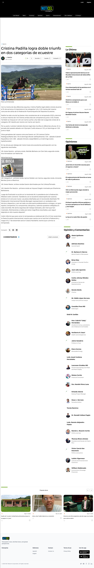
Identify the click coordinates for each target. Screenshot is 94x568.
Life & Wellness (68, 15)
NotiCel (9, 57)
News (24, 15)
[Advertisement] (47, 28)
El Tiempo (78, 15)
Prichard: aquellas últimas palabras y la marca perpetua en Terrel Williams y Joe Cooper (78, 204)
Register (89, 2)
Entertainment (57, 15)
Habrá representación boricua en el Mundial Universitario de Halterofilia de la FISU (78, 75)
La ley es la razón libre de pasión (76, 217)
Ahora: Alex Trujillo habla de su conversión (12, 516)
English (34, 553)
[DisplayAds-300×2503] (31, 168)
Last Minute (16, 15)
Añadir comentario (53, 237)
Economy (31, 15)
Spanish (35, 551)
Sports (48, 15)
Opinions (40, 15)
